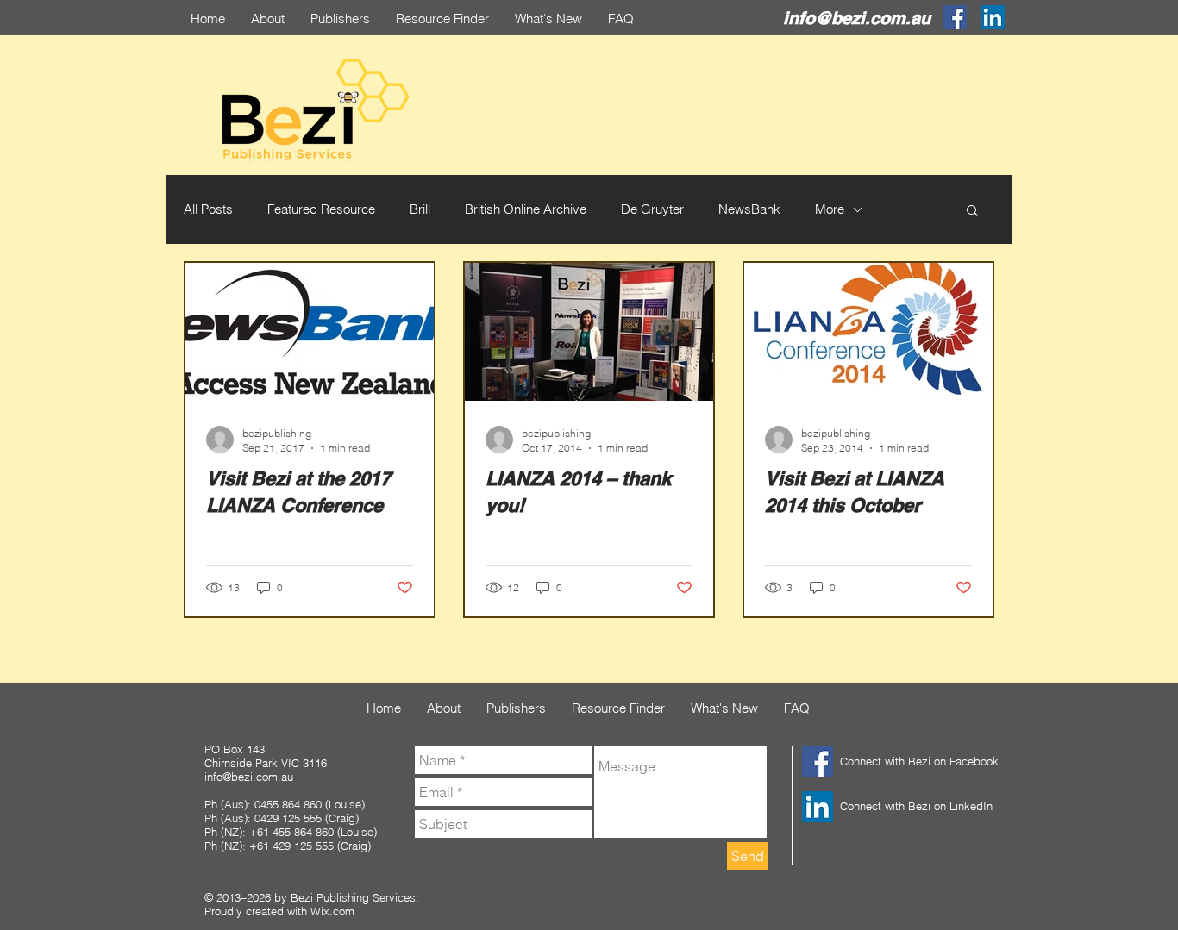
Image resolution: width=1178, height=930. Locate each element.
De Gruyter (652, 209)
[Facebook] (955, 17)
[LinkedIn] (993, 17)
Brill (420, 209)
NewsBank (749, 209)
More (829, 209)
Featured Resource (321, 209)
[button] (972, 212)
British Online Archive (525, 209)
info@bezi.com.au (856, 18)
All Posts (208, 209)
